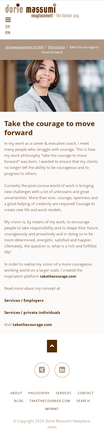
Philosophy (56, 47)
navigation (8, 20)
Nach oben (52, 346)
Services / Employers (23, 300)
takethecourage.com (58, 276)
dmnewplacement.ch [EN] (24, 47)
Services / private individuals (32, 312)
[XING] (41, 370)
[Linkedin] (62, 370)
